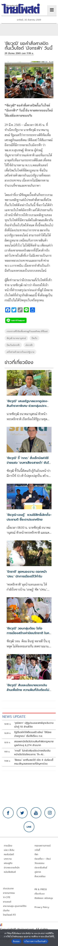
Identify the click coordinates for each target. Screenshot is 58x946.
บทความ (8, 858)
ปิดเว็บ (34, 338)
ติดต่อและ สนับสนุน (43, 898)
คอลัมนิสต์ (9, 854)
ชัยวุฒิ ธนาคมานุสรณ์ (16, 338)
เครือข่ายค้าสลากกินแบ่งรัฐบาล (20, 351)
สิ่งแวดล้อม (39, 876)
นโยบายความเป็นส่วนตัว (35, 941)
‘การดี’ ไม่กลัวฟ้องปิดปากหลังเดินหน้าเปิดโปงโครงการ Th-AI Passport (32, 752)
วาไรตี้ (37, 850)
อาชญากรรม (9, 893)
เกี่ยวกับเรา (39, 893)
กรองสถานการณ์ (42, 845)
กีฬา (36, 854)
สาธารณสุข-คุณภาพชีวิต (14, 906)
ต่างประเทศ (8, 888)
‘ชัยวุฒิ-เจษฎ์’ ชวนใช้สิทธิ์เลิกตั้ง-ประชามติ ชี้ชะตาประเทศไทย (29, 517)
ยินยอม (16, 941)
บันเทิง (6, 910)
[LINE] (29, 827)
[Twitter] (22, 813)
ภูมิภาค (37, 872)
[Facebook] (8, 813)
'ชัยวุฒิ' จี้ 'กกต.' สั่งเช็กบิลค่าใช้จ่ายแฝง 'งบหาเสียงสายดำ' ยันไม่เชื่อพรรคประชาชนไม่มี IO (29, 463)
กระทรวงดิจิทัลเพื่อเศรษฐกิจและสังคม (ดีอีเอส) (27, 331)
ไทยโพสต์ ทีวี (9, 915)
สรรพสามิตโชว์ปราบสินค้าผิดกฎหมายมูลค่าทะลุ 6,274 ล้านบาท (34, 743)
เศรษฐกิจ (8, 863)
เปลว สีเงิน (9, 850)
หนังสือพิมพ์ (10, 872)
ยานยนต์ (7, 901)
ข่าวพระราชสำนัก (11, 867)
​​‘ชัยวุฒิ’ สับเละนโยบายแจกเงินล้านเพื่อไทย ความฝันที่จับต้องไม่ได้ (28, 690)
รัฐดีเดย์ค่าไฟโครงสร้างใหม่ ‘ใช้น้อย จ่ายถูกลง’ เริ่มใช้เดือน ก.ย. (33, 734)
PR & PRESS (40, 889)
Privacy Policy (41, 907)
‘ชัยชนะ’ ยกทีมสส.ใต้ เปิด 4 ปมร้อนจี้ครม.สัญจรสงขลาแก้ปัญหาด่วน (33, 762)
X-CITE (6, 897)
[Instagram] (50, 813)
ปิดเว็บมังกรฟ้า (13, 345)
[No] (54, 937)
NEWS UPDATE (14, 716)
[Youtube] (36, 813)
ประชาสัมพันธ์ (40, 867)
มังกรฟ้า (29, 345)
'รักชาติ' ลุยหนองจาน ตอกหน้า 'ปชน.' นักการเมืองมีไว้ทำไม (27, 574)
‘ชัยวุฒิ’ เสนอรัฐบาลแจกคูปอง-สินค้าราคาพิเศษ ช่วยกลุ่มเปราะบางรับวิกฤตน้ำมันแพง (27, 406)
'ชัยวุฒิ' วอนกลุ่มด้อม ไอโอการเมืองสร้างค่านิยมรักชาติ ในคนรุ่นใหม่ (29, 633)
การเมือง (8, 845)
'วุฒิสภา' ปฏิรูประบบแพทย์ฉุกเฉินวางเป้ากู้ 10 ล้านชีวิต (34, 725)
